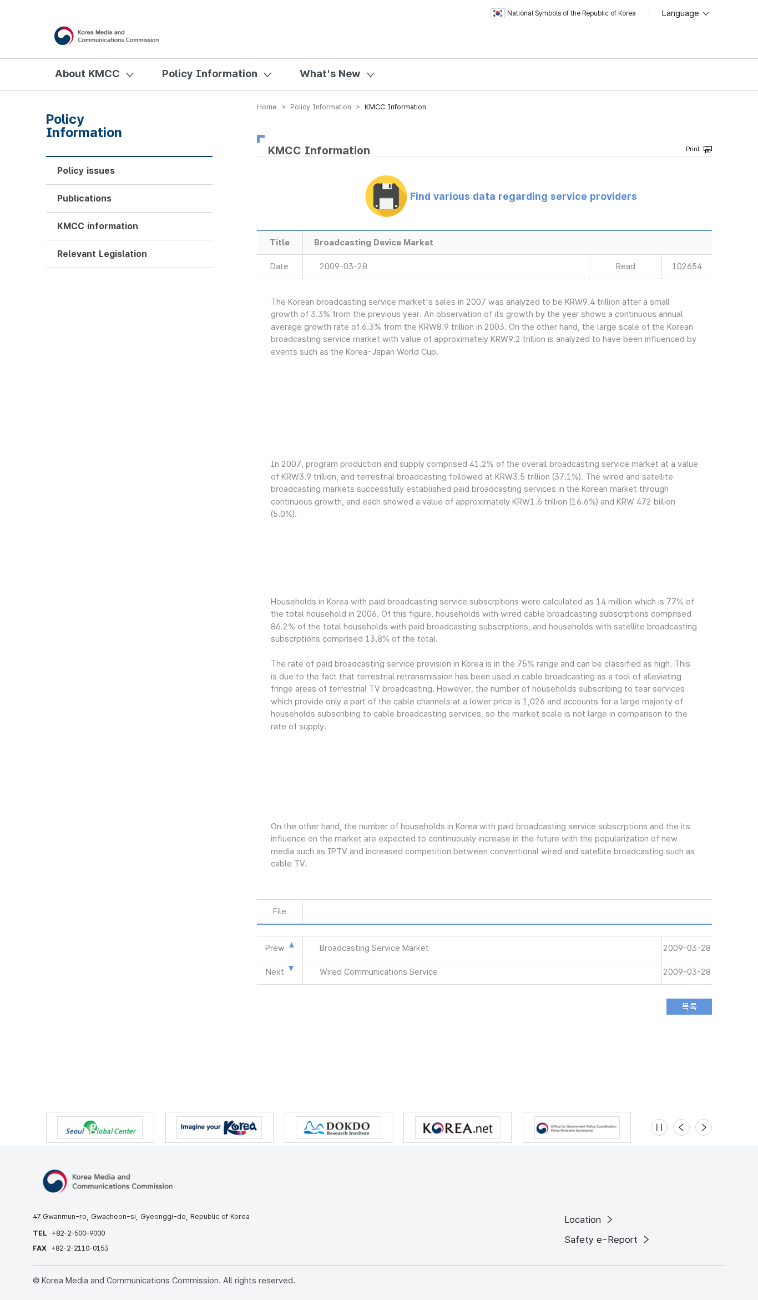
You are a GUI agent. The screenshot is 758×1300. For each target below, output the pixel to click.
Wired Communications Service (379, 972)
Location (584, 1219)
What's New (330, 73)
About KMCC (87, 73)
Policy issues (86, 170)
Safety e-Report (602, 1239)
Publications (84, 198)
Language (681, 13)
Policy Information (209, 73)
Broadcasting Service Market (374, 948)
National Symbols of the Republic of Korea (571, 13)
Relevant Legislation (102, 254)
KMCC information (97, 226)
